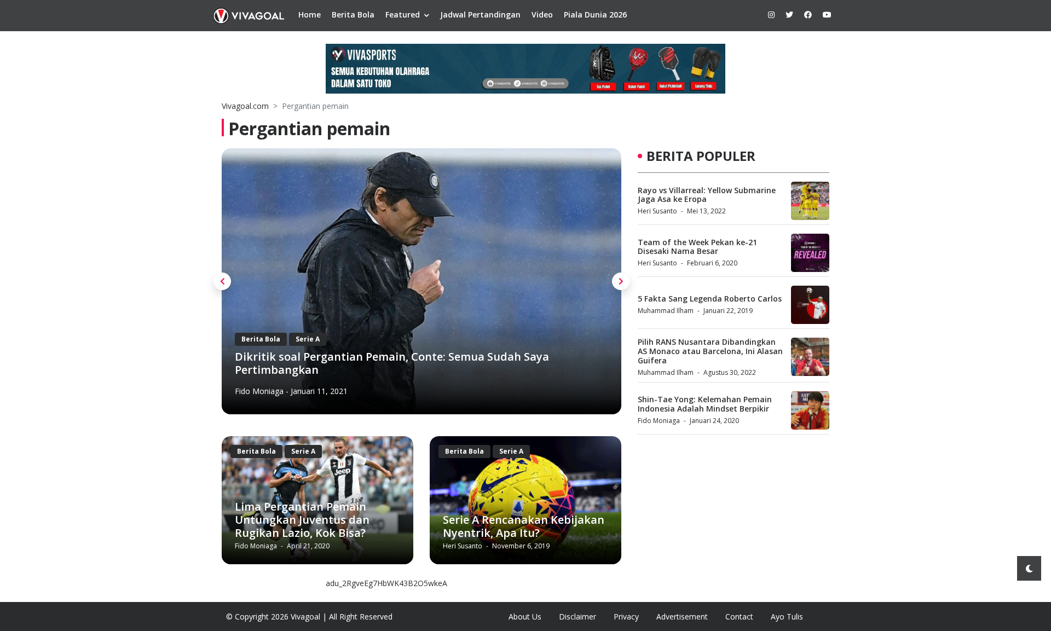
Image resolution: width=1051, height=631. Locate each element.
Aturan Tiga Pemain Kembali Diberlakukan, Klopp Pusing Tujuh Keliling (448, 363)
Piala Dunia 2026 (595, 14)
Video (542, 14)
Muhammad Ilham (666, 310)
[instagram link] (771, 14)
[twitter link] (789, 14)
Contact (739, 616)
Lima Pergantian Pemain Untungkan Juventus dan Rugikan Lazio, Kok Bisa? (302, 519)
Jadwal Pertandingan (480, 14)
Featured (402, 14)
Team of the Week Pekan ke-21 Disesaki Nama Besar (697, 247)
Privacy (626, 616)
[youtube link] (827, 14)
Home (309, 14)
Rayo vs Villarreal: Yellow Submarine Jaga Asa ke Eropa (707, 195)
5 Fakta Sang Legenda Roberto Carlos (710, 298)
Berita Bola (353, 14)
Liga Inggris (359, 339)
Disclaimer (577, 616)
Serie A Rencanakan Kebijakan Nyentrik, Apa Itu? (523, 526)
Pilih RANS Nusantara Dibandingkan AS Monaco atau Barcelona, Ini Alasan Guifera (710, 351)
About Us (525, 616)
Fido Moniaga (303, 391)
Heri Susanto (463, 546)
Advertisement (682, 616)
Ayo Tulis (787, 616)
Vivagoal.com (245, 106)
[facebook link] (808, 14)
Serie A (303, 451)
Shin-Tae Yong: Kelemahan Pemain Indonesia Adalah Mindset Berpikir (705, 404)
